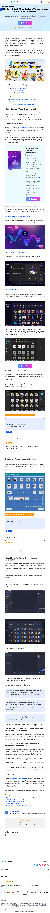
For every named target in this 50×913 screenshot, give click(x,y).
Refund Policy (22, 885)
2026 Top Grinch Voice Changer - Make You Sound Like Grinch (19, 798)
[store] (48, 2)
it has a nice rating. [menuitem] (12, 537)
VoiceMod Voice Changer (17, 92)
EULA (27, 885)
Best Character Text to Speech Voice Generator (23, 97)
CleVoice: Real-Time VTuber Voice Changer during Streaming (19, 805)
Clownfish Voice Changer (17, 94)
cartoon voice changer (23, 127)
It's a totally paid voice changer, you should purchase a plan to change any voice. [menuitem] (22, 447)
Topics (6, 6)
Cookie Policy (15, 885)
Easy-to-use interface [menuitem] (13, 435)
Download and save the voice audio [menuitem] (17, 424)
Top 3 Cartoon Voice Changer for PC (20, 88)
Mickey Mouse (34, 385)
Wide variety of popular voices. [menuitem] (16, 426)
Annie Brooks (15, 811)
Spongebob (16, 130)
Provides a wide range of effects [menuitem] (15, 438)
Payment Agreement (6, 886)
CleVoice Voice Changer (17, 90)
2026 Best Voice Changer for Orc (13, 803)
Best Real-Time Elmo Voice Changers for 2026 (15, 801)
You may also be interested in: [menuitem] (13, 795)
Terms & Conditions (33, 885)
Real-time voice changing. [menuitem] (14, 521)
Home (3, 6)
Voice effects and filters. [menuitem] (14, 523)
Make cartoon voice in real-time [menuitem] (16, 422)
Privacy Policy (9, 885)
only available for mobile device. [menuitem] (15, 552)
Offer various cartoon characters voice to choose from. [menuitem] (22, 526)
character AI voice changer (19, 778)
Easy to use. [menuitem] (10, 534)
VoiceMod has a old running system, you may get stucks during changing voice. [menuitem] (21, 452)
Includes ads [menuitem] (10, 546)
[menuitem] (25, 88)
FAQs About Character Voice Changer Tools (22, 104)
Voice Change (12, 6)
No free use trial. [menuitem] (11, 549)
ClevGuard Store (6, 881)
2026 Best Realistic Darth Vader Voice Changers (16, 799)
